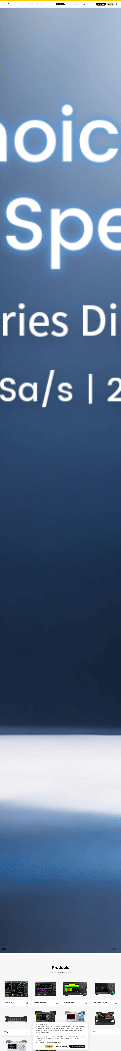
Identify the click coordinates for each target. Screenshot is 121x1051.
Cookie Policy (57, 1042)
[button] (114, 949)
